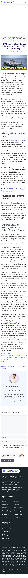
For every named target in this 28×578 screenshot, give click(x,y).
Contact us (5, 508)
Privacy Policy (6, 511)
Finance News (11, 37)
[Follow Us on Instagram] (16, 390)
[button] (22, 2)
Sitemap (4, 517)
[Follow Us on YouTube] (9, 390)
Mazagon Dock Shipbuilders (19, 355)
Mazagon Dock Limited (18, 140)
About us (5, 504)
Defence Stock (7, 355)
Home (5, 37)
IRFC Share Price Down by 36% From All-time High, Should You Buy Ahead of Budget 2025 (13, 360)
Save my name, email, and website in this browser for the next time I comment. (15, 448)
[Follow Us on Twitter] (19, 390)
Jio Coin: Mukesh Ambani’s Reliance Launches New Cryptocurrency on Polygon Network (13, 366)
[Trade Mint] (7, 2)
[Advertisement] (14, 19)
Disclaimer (5, 514)
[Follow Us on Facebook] (12, 390)
